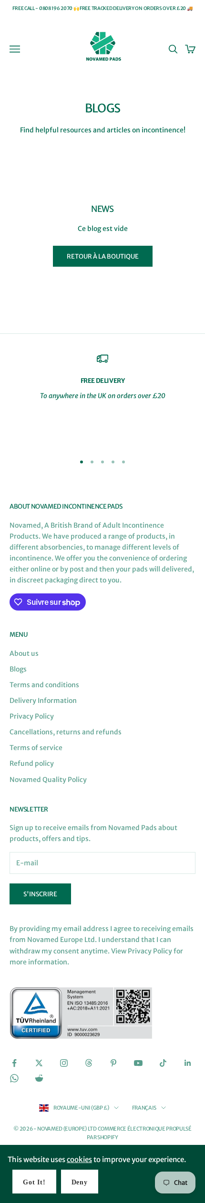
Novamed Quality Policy (48, 779)
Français (144, 1107)
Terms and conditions (44, 685)
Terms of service (36, 747)
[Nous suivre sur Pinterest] (113, 1063)
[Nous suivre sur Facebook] (14, 1063)
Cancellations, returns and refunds (66, 732)
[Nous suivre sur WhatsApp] (14, 1078)
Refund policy (32, 763)
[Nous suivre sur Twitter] (39, 1063)
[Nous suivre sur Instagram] (64, 1063)
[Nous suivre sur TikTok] (163, 1063)
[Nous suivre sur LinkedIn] (188, 1063)
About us (24, 653)
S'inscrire (40, 894)
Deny (80, 1182)
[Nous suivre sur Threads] (88, 1063)
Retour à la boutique (103, 256)
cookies (79, 1159)
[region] (102, 399)
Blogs (18, 669)
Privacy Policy (32, 716)
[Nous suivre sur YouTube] (138, 1063)
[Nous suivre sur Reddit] (39, 1078)
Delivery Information (43, 700)
